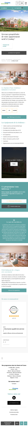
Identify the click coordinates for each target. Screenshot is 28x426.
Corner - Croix (14, 369)
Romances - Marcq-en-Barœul (14, 372)
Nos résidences (9, 59)
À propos (14, 383)
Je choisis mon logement (14, 52)
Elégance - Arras (14, 377)
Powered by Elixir (14, 414)
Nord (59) (4, 60)
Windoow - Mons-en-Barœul (14, 376)
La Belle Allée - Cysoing (14, 367)
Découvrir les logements (14, 290)
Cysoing (8, 60)
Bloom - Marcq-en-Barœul (14, 371)
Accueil (3, 59)
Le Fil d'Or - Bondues (14, 374)
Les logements (18, 8)
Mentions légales (14, 410)
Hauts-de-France (16, 59)
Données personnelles (14, 412)
